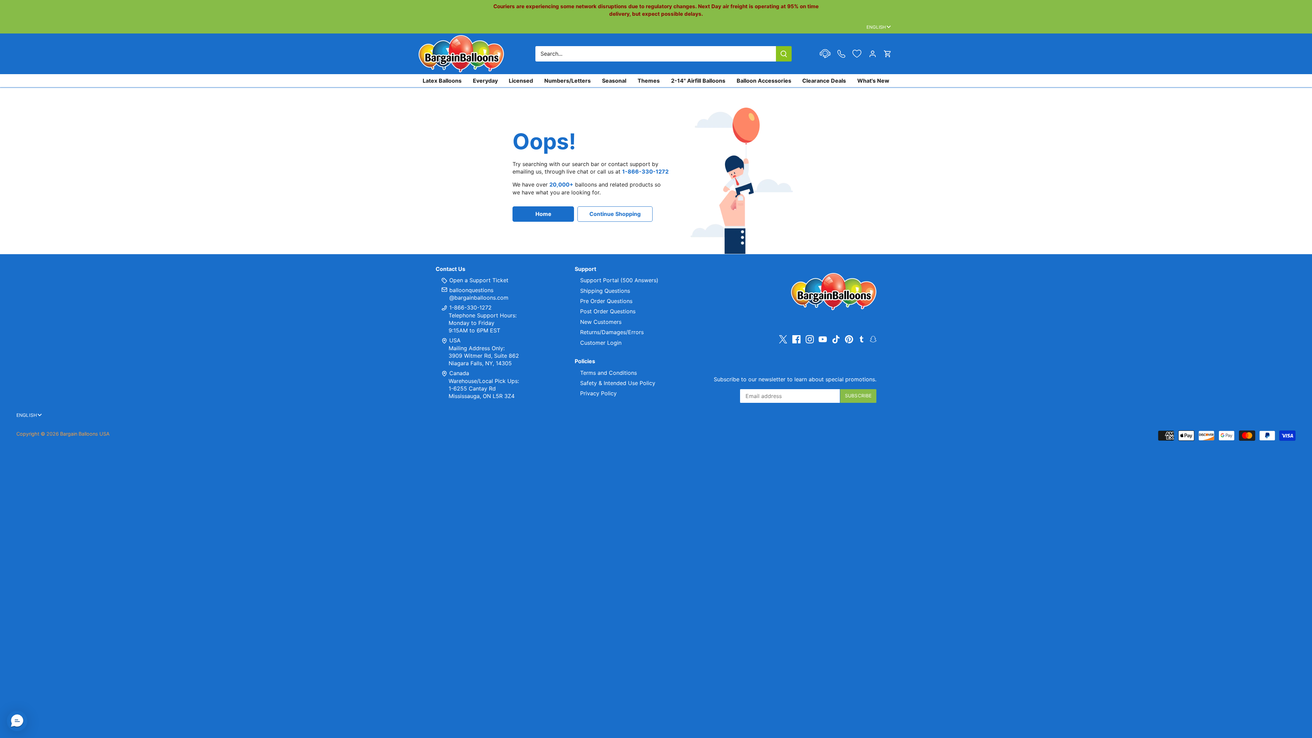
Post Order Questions (608, 311)
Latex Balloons (442, 80)
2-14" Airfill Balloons (698, 80)
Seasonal (614, 80)
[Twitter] (783, 339)
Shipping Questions (605, 290)
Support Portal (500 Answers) (619, 280)
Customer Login (600, 342)
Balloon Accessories (764, 80)
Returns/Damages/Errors (612, 332)
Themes (649, 80)
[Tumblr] (861, 338)
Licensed (521, 80)
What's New (873, 80)
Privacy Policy (598, 393)
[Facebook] (796, 339)
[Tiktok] (836, 339)
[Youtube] (823, 339)
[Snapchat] (873, 338)
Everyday (485, 80)
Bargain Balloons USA (85, 434)
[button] (17, 721)
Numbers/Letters (567, 80)
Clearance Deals (824, 80)
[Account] (872, 53)
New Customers (600, 321)
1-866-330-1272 (470, 307)
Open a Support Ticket (478, 280)
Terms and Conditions (608, 372)
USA (455, 340)
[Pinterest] (849, 339)
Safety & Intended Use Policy (617, 383)
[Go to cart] (888, 53)
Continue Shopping (615, 213)
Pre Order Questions (606, 301)
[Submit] (784, 54)
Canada (459, 373)
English (876, 27)
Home (543, 213)
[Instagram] (810, 339)
